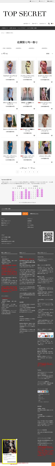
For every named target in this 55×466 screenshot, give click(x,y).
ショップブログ (21, 28)
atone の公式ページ (44, 323)
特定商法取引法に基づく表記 (7, 241)
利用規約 (41, 288)
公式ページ (44, 295)
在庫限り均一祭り (9, 32)
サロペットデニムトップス (10, 129)
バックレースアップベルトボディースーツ (28, 156)
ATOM (5, 239)
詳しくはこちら (12, 461)
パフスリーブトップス (45, 156)
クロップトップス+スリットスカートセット (10, 156)
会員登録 (51, 1)
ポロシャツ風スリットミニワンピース (10, 103)
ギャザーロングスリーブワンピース (45, 76)
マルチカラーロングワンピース (10, 76)
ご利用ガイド (4, 28)
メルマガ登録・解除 (32, 28)
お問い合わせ (13, 28)
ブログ (2, 235)
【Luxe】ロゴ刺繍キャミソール (29, 130)
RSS (2, 239)
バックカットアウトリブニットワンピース (27, 76)
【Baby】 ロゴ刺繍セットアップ (27, 103)
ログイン (42, 1)
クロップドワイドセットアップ (46, 103)
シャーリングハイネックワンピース (46, 130)
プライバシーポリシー (6, 243)
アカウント (33, 1)
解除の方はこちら (34, 213)
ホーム (2, 32)
